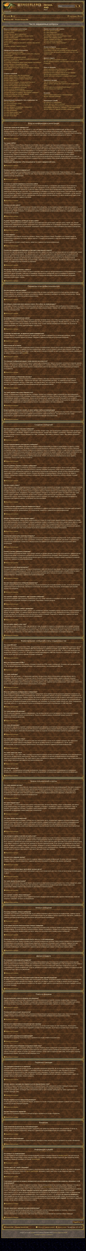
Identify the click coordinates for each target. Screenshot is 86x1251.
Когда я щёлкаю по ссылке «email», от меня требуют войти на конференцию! (21, 68)
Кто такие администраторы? (52, 30)
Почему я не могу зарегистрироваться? (15, 34)
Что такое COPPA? (9, 32)
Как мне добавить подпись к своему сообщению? (18, 78)
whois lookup (47, 1187)
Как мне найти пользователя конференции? (56, 74)
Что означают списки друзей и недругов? (55, 59)
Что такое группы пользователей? (53, 34)
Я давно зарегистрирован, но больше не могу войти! (19, 39)
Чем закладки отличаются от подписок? (55, 82)
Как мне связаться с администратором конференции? (59, 109)
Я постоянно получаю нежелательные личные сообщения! (60, 50)
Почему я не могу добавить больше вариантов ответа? (19, 82)
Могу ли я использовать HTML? (13, 103)
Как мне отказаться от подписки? (53, 88)
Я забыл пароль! (8, 41)
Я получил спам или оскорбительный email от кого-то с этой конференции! (61, 52)
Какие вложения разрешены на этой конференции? (58, 94)
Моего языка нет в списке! (11, 60)
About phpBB (36, 1159)
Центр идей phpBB (32, 1171)
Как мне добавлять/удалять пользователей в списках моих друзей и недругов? (63, 62)
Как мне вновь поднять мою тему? (14, 96)
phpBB (25, 353)
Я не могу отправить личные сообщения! (55, 48)
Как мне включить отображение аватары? (16, 64)
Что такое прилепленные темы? (13, 112)
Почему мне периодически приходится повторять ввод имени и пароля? (22, 43)
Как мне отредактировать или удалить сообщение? (18, 77)
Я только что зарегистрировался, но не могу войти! (18, 36)
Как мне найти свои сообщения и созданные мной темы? (60, 76)
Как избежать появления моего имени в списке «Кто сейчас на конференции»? (22, 54)
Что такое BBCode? (9, 101)
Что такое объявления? (10, 110)
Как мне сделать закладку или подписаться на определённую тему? (61, 84)
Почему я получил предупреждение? (14, 89)
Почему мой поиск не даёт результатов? (55, 70)
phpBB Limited (63, 1155)
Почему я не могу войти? (11, 37)
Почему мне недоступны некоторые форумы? (17, 85)
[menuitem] (13, 16)
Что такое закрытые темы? (11, 114)
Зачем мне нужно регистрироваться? (14, 30)
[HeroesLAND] (23, 5)
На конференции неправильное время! (15, 57)
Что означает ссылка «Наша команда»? (55, 42)
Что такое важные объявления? (13, 108)
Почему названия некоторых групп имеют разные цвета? (60, 39)
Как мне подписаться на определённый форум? (57, 87)
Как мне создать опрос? (10, 80)
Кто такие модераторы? (50, 32)
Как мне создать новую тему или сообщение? (17, 75)
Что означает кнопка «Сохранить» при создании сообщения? (21, 92)
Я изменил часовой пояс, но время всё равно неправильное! (21, 59)
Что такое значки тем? (10, 115)
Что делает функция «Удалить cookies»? (15, 46)
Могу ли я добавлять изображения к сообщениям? (18, 107)
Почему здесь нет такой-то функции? (54, 104)
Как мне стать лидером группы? (53, 37)
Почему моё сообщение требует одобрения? (16, 94)
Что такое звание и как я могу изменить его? (16, 66)
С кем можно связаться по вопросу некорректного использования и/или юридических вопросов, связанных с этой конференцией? (63, 106)
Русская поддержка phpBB (60, 1232)
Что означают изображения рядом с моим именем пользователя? (22, 62)
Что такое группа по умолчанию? (53, 41)
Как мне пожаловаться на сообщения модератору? (18, 90)
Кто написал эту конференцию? (53, 102)
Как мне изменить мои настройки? (13, 52)
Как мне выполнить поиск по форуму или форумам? (59, 69)
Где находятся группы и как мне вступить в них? (58, 36)
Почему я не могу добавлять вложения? (15, 87)
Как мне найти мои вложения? (52, 96)
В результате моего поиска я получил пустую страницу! (60, 72)
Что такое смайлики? (10, 105)
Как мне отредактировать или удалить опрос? (17, 84)
